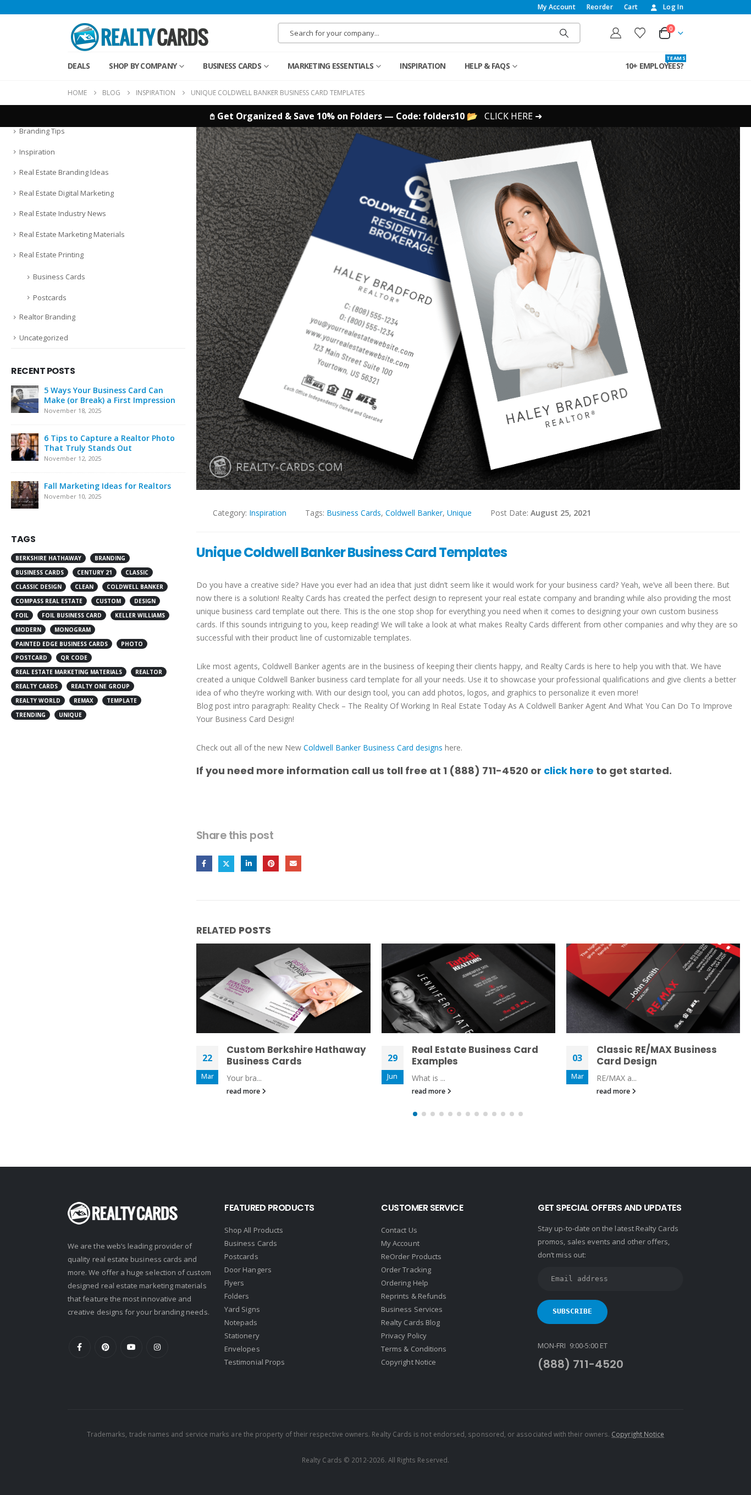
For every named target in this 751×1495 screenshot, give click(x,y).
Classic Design (38, 587)
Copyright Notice (408, 1362)
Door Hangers (248, 1270)
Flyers (234, 1283)
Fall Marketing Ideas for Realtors (107, 486)
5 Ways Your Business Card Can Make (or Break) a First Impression (109, 395)
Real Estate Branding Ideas (64, 172)
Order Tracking (406, 1270)
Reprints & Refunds (413, 1296)
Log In (673, 7)
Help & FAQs (487, 65)
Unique (459, 512)
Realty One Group (100, 686)
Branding (110, 558)
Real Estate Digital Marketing (66, 193)
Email (293, 863)
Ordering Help (404, 1283)
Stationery (241, 1335)
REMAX (83, 700)
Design (145, 601)
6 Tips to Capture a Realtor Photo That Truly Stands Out (109, 443)
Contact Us (399, 1230)
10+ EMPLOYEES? (654, 62)
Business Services (412, 1309)
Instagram (157, 1347)
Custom (108, 601)
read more (244, 1091)
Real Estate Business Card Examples (475, 1055)
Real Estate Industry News (62, 213)
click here (569, 770)
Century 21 (94, 572)
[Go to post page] (283, 988)
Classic (136, 572)
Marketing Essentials (330, 65)
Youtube (131, 1347)
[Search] (564, 33)
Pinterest (271, 863)
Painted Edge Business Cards (61, 644)
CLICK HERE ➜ (513, 116)
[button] (415, 1114)
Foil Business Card (72, 615)
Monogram (72, 629)
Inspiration (422, 65)
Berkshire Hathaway (48, 558)
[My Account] (615, 33)
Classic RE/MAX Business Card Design (657, 1055)
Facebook (204, 863)
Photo (132, 644)
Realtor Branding (47, 317)
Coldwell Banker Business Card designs (373, 747)
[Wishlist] (640, 33)
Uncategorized (43, 338)
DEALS (79, 65)
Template (122, 700)
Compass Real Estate (48, 601)
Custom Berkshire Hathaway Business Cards (296, 1055)
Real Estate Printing (51, 255)
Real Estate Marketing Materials (72, 234)
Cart (631, 7)
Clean (84, 587)
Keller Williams (140, 615)
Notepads (241, 1322)
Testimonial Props (254, 1362)
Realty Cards (36, 686)
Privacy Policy (404, 1335)
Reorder (600, 7)
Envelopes (242, 1349)
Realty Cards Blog (410, 1322)
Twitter (226, 863)
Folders (236, 1296)
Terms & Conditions (413, 1349)
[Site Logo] (139, 37)
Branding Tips (42, 131)
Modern (28, 629)
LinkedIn (249, 863)
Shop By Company (142, 65)
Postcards (50, 297)
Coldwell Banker (414, 512)
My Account (557, 7)
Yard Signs (242, 1309)
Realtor (148, 672)
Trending (30, 715)
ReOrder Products (411, 1256)
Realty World (37, 700)
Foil (22, 615)
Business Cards (232, 65)
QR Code (73, 657)
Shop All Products (253, 1230)
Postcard (31, 657)
